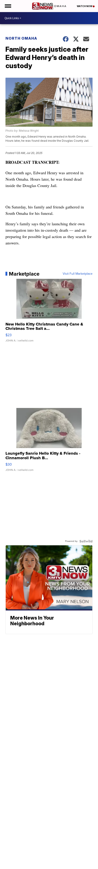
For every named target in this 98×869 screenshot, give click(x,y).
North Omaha (21, 38)
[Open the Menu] (7, 6)
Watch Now (85, 6)
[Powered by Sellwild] (86, 541)
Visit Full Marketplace (78, 273)
